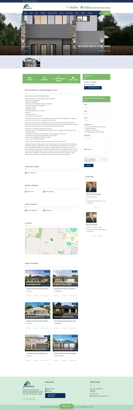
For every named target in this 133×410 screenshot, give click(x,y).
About (61, 13)
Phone (86, 118)
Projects (43, 13)
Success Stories (52, 13)
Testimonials (49, 391)
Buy (31, 13)
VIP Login (106, 13)
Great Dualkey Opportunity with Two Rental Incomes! (72, 321)
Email (85, 111)
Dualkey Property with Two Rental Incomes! (40, 321)
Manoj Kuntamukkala (93, 194)
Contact (90, 13)
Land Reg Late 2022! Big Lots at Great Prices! (41, 353)
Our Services (69, 13)
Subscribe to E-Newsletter (52, 395)
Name (85, 104)
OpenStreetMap (70, 253)
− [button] (27, 232)
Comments (87, 135)
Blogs (83, 13)
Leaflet (60, 253)
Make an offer (66, 406)
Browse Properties (50, 388)
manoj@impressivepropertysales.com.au (96, 201)
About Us (48, 390)
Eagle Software (89, 406)
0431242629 (90, 231)
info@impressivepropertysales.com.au (97, 8)
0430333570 (90, 203)
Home (25, 13)
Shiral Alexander (91, 225)
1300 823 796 (74, 8)
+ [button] (27, 230)
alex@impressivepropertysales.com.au (96, 229)
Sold (36, 13)
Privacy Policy (77, 406)
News (77, 13)
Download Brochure (94, 87)
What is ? (88, 149)
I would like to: (88, 124)
